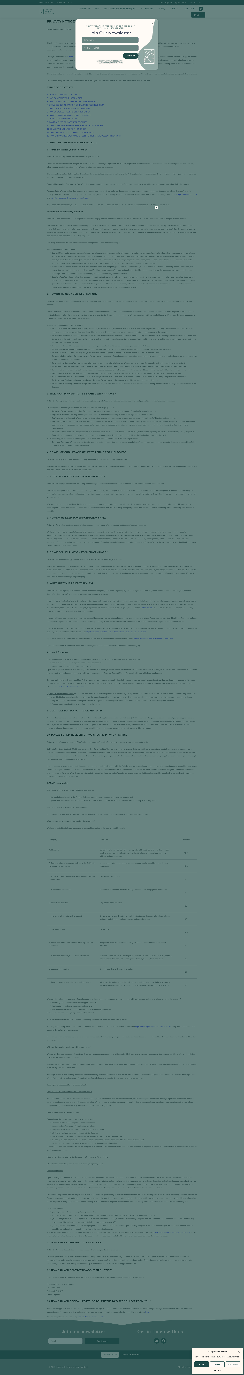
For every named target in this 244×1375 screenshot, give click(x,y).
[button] (239, 1351)
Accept (201, 1364)
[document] (122, 687)
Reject (217, 1364)
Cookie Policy (216, 1370)
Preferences (233, 1364)
